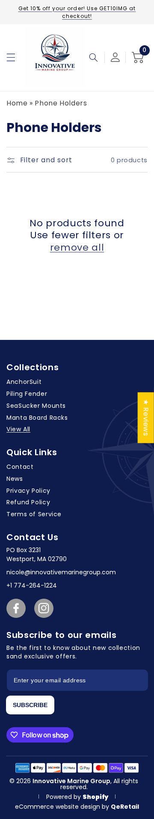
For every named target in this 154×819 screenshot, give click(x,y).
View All (18, 429)
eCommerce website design (58, 806)
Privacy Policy (28, 490)
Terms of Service (34, 514)
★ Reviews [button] (146, 417)
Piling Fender (26, 393)
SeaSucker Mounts (36, 405)
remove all (77, 248)
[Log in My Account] (115, 57)
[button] (11, 57)
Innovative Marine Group (71, 781)
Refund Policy (28, 502)
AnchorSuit (23, 381)
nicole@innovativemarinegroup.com (61, 572)
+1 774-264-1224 (31, 585)
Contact (19, 466)
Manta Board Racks (37, 417)
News (14, 478)
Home (17, 103)
